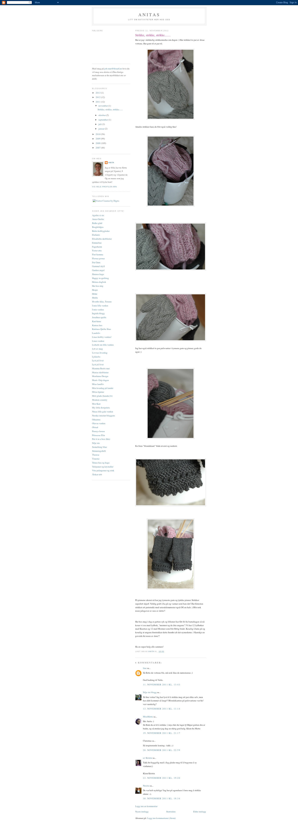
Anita (111, 162)
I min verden (98, 309)
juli (100, 124)
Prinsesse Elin (98, 435)
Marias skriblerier (100, 372)
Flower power (98, 258)
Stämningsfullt (99, 450)
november (103, 105)
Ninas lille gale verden (102, 411)
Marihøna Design (100, 376)
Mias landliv (98, 384)
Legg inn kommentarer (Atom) (161, 818)
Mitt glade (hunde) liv (102, 395)
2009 (98, 138)
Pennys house (98, 431)
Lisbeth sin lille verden (103, 344)
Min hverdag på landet (102, 388)
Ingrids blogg (98, 313)
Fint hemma (97, 254)
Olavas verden (98, 423)
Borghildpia (97, 227)
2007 (98, 147)
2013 (98, 92)
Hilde (94, 293)
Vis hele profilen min (104, 187)
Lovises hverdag (99, 352)
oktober (102, 115)
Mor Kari (96, 403)
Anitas (149, 14)
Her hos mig (97, 285)
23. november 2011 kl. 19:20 (161, 777)
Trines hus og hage (101, 462)
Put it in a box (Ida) (101, 439)
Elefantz (96, 234)
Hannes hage (98, 274)
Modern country (99, 399)
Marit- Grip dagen (100, 380)
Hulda (95, 297)
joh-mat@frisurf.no (113, 68)
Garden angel (98, 270)
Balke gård (97, 223)
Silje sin (96, 443)
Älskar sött (97, 474)
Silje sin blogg (150, 692)
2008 (98, 143)
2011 (98, 101)
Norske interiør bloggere (103, 415)
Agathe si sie (98, 215)
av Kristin (147, 757)
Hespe (95, 289)
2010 (98, 134)
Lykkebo (96, 356)
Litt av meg (97, 348)
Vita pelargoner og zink (103, 470)
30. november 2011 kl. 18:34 (161, 798)
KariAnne (96, 321)
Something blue (99, 446)
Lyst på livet (98, 360)
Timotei (96, 458)
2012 (98, 97)
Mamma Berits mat (101, 368)
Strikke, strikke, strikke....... (110, 109)
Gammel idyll (98, 266)
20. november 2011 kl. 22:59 (161, 750)
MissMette (148, 716)
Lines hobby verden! (101, 337)
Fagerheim (97, 246)
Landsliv (96, 333)
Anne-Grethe (98, 219)
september (103, 119)
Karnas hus (97, 325)
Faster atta (97, 250)
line (145, 668)
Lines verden (98, 340)
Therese (95, 454)
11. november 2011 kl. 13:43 (161, 684)
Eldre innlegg (199, 811)
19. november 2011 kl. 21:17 (161, 733)
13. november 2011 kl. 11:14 (161, 708)
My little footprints (101, 407)
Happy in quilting (100, 278)
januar (101, 128)
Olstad (95, 427)
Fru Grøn (96, 262)
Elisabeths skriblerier (102, 238)
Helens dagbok (99, 281)
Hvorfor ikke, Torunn (102, 301)
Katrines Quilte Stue (101, 329)
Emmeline (97, 242)
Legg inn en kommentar (146, 806)
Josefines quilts (99, 317)
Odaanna (96, 419)
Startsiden (171, 811)
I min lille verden (100, 305)
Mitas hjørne (98, 391)
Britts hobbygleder (101, 231)
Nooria (146, 785)
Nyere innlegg (141, 811)
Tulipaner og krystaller (102, 466)
